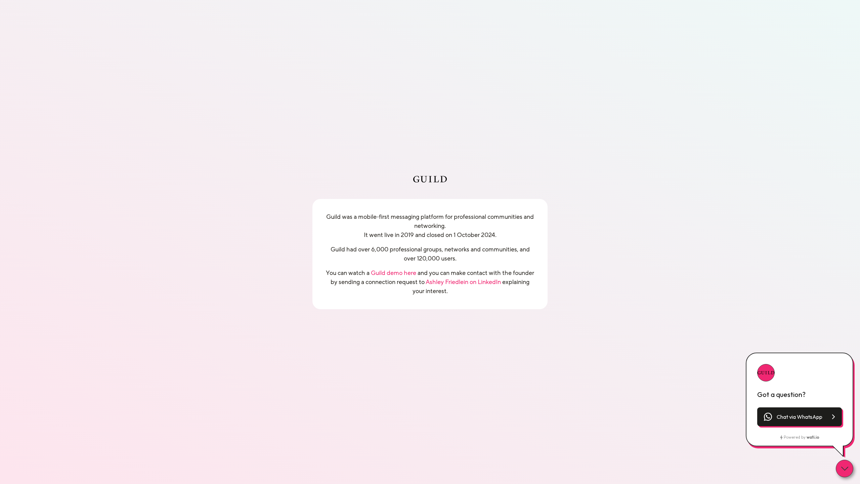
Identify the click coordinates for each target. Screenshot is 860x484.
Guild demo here (393, 273)
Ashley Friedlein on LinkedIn (463, 282)
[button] (799, 416)
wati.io (813, 437)
